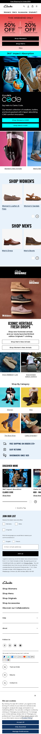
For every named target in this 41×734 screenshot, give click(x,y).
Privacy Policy (28, 563)
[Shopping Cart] (32, 6)
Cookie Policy (27, 718)
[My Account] (28, 6)
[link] (17, 483)
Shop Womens (10, 589)
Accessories (23, 12)
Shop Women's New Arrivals (21, 348)
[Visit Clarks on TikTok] (15, 645)
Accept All (20, 722)
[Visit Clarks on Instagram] (10, 645)
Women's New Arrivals (13, 169)
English (8, 541)
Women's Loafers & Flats (10, 207)
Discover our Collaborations (16, 608)
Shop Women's (20, 38)
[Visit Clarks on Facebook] (5, 645)
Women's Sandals (31, 206)
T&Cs (20, 48)
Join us (20, 554)
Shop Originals (10, 598)
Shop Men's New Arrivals (20, 342)
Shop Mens (8, 593)
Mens (20, 524)
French (18, 541)
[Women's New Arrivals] (13, 148)
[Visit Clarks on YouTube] (20, 645)
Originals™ (33, 12)
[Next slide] (37, 216)
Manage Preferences (20, 731)
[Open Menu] (36, 6)
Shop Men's (20, 44)
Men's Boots (29, 251)
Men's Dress (7, 251)
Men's (14, 12)
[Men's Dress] (12, 239)
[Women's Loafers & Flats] (12, 194)
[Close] (35, 695)
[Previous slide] (33, 216)
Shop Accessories (11, 603)
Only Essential (20, 727)
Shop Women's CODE (20, 120)
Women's (7, 12)
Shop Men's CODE (20, 125)
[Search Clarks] (24, 6)
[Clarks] (8, 6)
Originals (9, 530)
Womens (8, 524)
